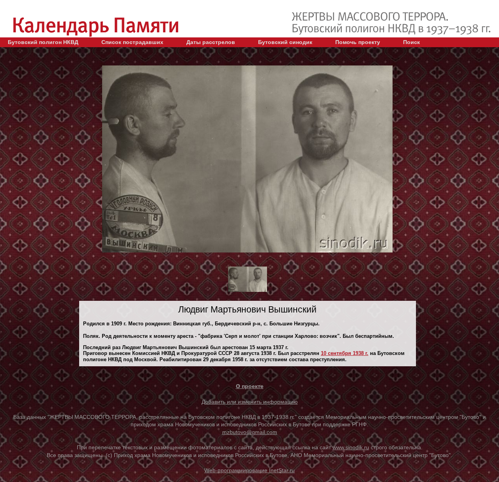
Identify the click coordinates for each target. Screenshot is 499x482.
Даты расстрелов (210, 42)
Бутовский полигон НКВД (43, 42)
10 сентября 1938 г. (344, 353)
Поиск (411, 42)
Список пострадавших (132, 42)
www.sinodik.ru (351, 447)
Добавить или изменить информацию (250, 402)
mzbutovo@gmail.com (249, 432)
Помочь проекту (357, 42)
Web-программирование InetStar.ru (249, 470)
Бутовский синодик (285, 42)
